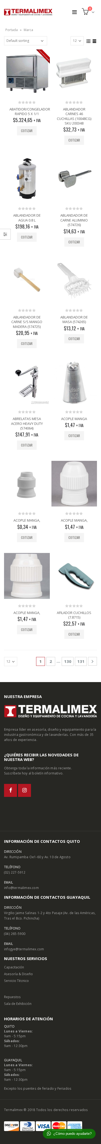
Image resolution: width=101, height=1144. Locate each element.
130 (67, 661)
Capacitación (14, 967)
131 (81, 661)
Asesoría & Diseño (18, 974)
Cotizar (27, 130)
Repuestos (12, 997)
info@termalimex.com (21, 887)
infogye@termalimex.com (24, 949)
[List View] (94, 40)
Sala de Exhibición (18, 1003)
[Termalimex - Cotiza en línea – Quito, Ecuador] (28, 12)
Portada (11, 30)
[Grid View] (88, 40)
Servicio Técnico (16, 980)
